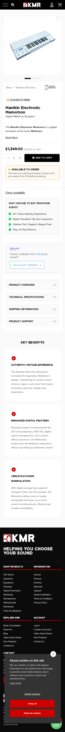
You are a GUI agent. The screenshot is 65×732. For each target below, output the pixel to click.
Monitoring (8, 606)
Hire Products (9, 641)
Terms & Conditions (43, 598)
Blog (5, 633)
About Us (7, 629)
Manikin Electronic (26, 87)
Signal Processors (12, 590)
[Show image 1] (28, 78)
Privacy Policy (40, 602)
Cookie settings (32, 694)
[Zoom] (58, 18)
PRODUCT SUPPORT (21, 321)
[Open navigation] (5, 4)
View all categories (12, 611)
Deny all (32, 703)
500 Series (8, 575)
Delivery (38, 583)
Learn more (15, 683)
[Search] (13, 4)
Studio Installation (42, 594)
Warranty (38, 586)
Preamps (7, 586)
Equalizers (8, 583)
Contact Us (8, 646)
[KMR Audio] (32, 5)
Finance (37, 579)
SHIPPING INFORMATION (23, 309)
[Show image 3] (39, 78)
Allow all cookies (32, 713)
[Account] (51, 4)
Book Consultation (12, 625)
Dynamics (8, 579)
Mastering (8, 594)
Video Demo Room (12, 637)
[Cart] (59, 4)
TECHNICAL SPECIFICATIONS (26, 297)
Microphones (9, 598)
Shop (9, 87)
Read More (11, 137)
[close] (53, 654)
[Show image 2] (34, 78)
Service (37, 575)
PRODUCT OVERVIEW (21, 284)
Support (37, 590)
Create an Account (42, 629)
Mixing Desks (9, 602)
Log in (37, 625)
